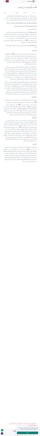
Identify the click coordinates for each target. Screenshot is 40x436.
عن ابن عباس (34, 79)
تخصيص (22, 429)
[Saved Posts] (1, 1)
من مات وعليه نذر (30, 137)
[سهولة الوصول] (3, 1)
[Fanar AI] (2, 433)
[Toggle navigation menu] (36, 1)
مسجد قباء (24, 62)
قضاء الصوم (22, 109)
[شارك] (2, 430)
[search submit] (7, 1)
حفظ (34, 13)
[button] (15, 13)
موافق (27, 433)
